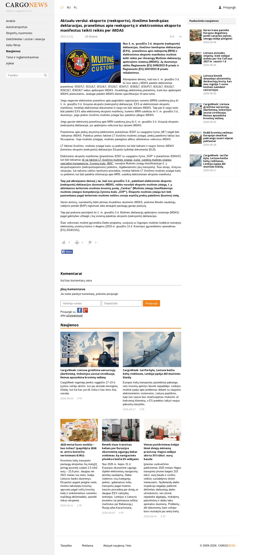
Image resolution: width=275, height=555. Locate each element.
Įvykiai (10, 63)
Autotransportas (16, 27)
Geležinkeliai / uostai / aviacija (25, 39)
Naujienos (13, 51)
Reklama (87, 545)
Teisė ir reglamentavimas (22, 57)
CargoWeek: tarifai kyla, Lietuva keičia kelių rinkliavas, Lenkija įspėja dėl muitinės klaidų (151, 373)
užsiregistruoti (74, 315)
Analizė (10, 21)
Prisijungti (229, 7)
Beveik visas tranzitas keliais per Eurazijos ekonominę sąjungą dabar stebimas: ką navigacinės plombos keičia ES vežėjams (120, 452)
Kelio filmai (13, 45)
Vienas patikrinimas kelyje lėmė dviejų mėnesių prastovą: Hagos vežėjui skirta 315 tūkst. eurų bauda (161, 452)
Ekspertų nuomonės (19, 33)
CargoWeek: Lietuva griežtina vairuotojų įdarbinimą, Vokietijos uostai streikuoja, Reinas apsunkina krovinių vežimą (87, 373)
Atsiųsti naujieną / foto (117, 545)
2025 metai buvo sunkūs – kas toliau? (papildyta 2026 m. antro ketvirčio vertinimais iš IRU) (78, 450)
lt (62, 7)
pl (75, 7)
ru (69, 7)
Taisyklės (66, 545)
